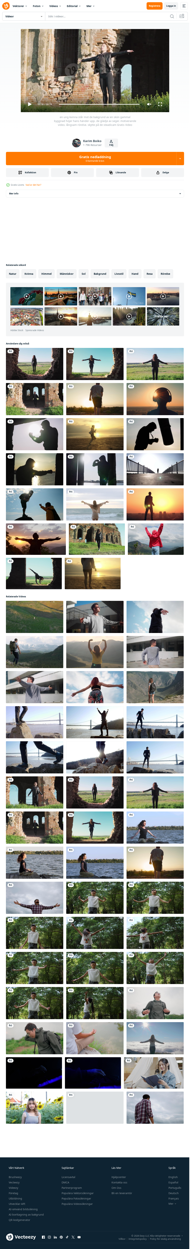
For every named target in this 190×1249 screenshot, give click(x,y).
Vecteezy (13, 1171)
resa (150, 273)
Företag (13, 1181)
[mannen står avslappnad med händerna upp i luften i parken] (153, 1096)
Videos (53, 6)
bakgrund (100, 273)
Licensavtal (68, 1165)
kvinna (28, 273)
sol (84, 273)
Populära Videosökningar (76, 1192)
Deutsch (171, 1181)
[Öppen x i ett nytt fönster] (73, 1225)
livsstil (118, 273)
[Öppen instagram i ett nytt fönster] (49, 1225)
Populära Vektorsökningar (77, 1181)
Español (171, 1171)
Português (172, 1176)
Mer (88, 6)
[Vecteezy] (6, 6)
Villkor (119, 1227)
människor (66, 273)
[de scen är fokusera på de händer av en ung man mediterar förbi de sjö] (93, 1028)
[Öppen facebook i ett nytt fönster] (43, 1225)
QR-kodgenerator (19, 1208)
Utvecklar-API (16, 1192)
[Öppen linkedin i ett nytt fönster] (55, 1225)
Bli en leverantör (121, 1181)
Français (171, 1187)
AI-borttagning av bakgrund (25, 1203)
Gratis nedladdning (93, 158)
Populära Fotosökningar (76, 1187)
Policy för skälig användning (162, 1227)
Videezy (13, 1176)
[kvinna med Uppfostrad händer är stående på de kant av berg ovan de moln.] (153, 1028)
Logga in (168, 5)
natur (12, 273)
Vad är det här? (33, 184)
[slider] (97, 104)
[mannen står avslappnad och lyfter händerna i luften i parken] (34, 889)
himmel (46, 273)
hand (135, 273)
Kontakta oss (119, 1171)
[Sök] (169, 16)
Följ (110, 145)
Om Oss (116, 1176)
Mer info (13, 193)
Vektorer (18, 6)
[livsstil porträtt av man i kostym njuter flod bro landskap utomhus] (34, 717)
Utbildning (15, 1187)
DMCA (65, 1171)
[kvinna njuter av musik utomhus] (153, 398)
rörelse (165, 273)
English (170, 1165)
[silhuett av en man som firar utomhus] (153, 502)
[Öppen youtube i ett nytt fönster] (79, 1225)
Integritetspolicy (135, 1227)
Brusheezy (14, 1165)
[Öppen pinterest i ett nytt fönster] (61, 1225)
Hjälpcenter (118, 1165)
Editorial (72, 6)
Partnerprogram (71, 1176)
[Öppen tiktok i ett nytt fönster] (67, 1225)
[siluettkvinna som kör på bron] (153, 467)
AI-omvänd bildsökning (22, 1197)
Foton (36, 6)
